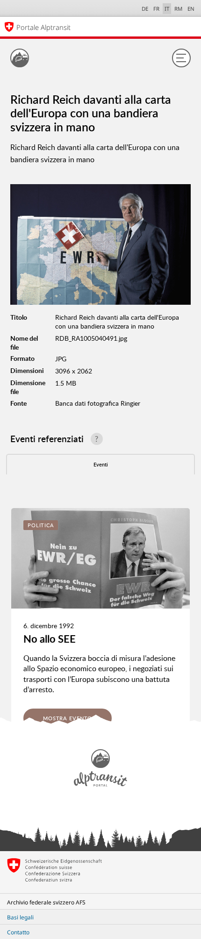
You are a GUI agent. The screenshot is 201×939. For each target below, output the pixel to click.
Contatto (18, 932)
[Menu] (181, 58)
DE (145, 8)
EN (190, 8)
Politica (41, 525)
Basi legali (20, 917)
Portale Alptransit (43, 27)
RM (178, 8)
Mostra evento (67, 718)
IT (167, 8)
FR (156, 8)
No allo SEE (49, 638)
